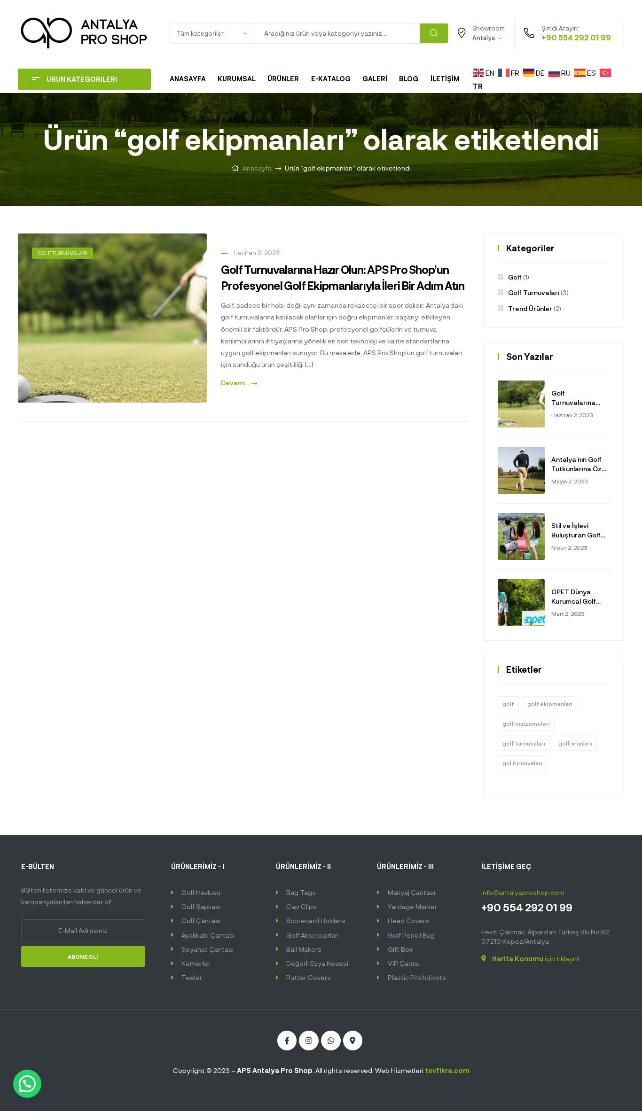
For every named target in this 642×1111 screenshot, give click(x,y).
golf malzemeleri (526, 723)
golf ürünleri (575, 743)
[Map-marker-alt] (353, 1040)
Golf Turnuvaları (62, 253)
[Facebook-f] (287, 1040)
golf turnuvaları (523, 743)
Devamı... (235, 383)
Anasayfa (257, 168)
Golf (515, 277)
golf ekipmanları (549, 703)
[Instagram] (309, 1040)
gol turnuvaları (522, 763)
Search (434, 33)
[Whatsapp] (331, 1040)
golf (508, 703)
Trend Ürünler (530, 308)
